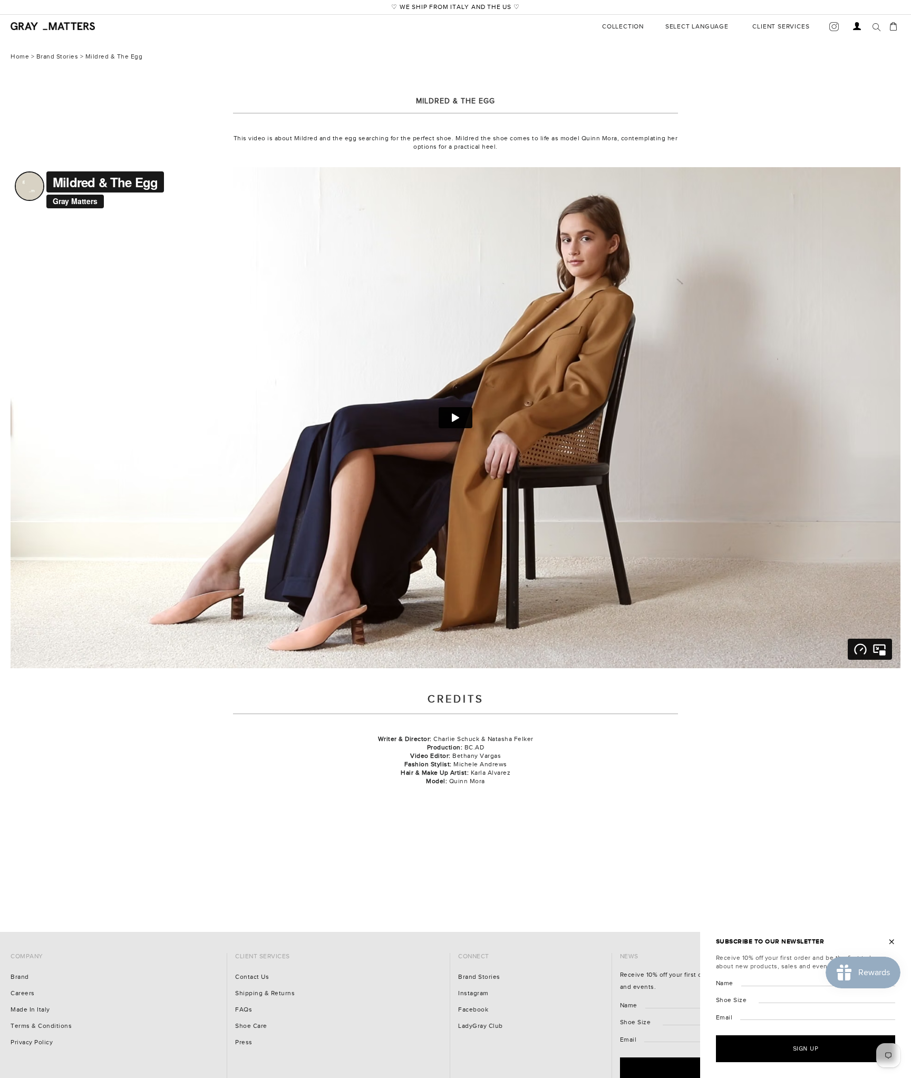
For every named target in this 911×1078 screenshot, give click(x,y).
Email (628, 1039)
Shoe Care (251, 1026)
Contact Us (252, 977)
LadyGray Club (480, 1026)
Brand (20, 977)
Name (628, 1005)
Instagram (473, 993)
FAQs (243, 1009)
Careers (23, 993)
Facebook (473, 1009)
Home (20, 56)
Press (244, 1042)
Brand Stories (57, 56)
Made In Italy (30, 1009)
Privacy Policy (32, 1042)
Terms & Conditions (41, 1026)
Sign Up (806, 1048)
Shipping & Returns (265, 993)
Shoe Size (635, 1022)
